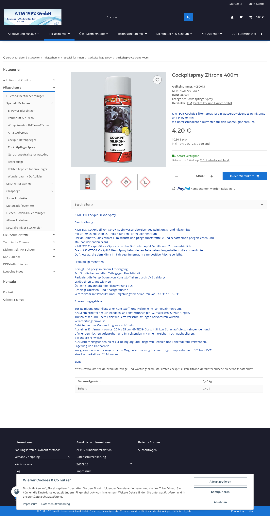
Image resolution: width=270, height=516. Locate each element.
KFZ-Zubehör (11, 257)
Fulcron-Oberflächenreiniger (25, 96)
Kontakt (8, 292)
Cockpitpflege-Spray (200, 99)
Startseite (235, 4)
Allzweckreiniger (17, 220)
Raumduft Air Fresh (21, 118)
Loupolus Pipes (13, 271)
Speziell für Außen (18, 184)
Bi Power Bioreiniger (21, 110)
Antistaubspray (18, 132)
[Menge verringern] (176, 176)
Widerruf (82, 464)
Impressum (30, 504)
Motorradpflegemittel (20, 206)
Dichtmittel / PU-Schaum (19, 249)
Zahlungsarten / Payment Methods (37, 450)
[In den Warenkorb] (74, 70)
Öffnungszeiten (13, 299)
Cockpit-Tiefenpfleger (22, 140)
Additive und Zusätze (17, 80)
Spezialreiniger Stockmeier (24, 227)
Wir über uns (23, 464)
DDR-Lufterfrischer (15, 264)
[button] (232, 17)
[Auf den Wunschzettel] (157, 79)
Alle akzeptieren (220, 481)
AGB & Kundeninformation (94, 450)
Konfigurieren (220, 491)
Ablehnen (220, 502)
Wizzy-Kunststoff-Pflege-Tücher (28, 125)
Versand (204, 143)
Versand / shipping (27, 457)
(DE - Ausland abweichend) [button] (214, 160)
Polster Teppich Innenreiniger (27, 169)
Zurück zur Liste (15, 57)
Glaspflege (13, 191)
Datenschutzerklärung (55, 504)
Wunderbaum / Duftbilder (25, 176)
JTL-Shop (249, 511)
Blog (17, 471)
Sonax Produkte (16, 198)
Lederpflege (16, 162)
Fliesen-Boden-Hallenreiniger (25, 213)
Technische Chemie (16, 242)
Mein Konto (256, 4)
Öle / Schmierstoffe (16, 235)
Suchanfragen (147, 450)
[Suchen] (188, 17)
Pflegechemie (12, 87)
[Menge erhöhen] (211, 176)
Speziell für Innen (18, 103)
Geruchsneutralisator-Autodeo (28, 154)
